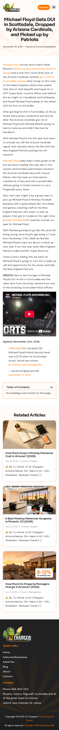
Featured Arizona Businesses (41, 46)
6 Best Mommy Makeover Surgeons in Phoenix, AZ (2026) (28, 520)
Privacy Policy (45, 716)
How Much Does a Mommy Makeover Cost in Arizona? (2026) (29, 455)
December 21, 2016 (20, 375)
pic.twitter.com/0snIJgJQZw (25, 364)
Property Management (30, 592)
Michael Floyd (11, 64)
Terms (29, 720)
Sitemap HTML (31, 725)
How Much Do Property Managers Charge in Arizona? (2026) (27, 585)
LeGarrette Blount (14, 220)
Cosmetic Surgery (29, 461)
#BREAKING (16, 348)
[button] (53, 7)
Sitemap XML (48, 725)
